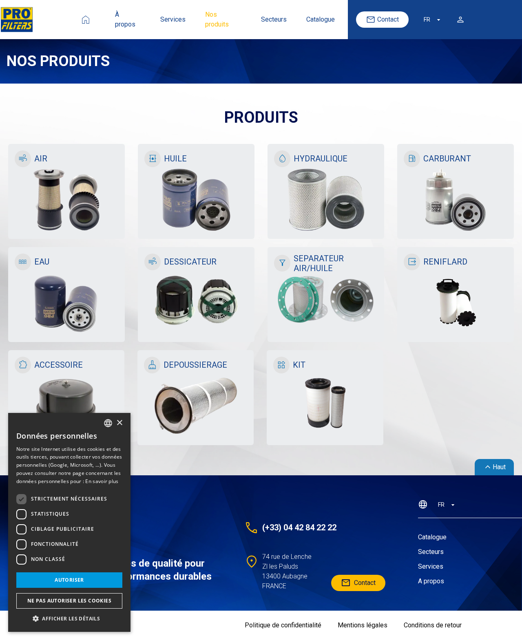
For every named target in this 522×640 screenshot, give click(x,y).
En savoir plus (101, 481)
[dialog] (69, 522)
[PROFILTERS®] (136, 518)
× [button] (119, 423)
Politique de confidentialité (283, 625)
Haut (494, 467)
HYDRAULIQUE (320, 158)
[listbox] (108, 423)
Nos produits (217, 19)
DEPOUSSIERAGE (195, 365)
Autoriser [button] (69, 579)
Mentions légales (362, 625)
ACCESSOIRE (58, 365)
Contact (388, 19)
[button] (69, 619)
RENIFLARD (445, 262)
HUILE (175, 158)
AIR (40, 158)
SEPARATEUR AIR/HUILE (319, 263)
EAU (41, 262)
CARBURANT (447, 158)
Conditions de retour (433, 625)
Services (173, 19)
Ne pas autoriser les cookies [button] (69, 600)
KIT (299, 365)
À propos (125, 19)
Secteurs (274, 19)
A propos (431, 581)
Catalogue (320, 19)
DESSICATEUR (190, 262)
